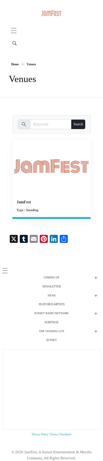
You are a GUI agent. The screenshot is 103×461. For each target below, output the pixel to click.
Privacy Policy (40, 434)
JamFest (23, 202)
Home (15, 64)
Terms (54, 434)
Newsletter (66, 434)
